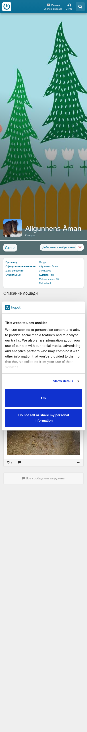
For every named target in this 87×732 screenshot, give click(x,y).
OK (43, 398)
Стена (10, 248)
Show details (63, 381)
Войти (69, 9)
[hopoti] (6, 6)
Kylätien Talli (46, 274)
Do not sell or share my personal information (43, 417)
